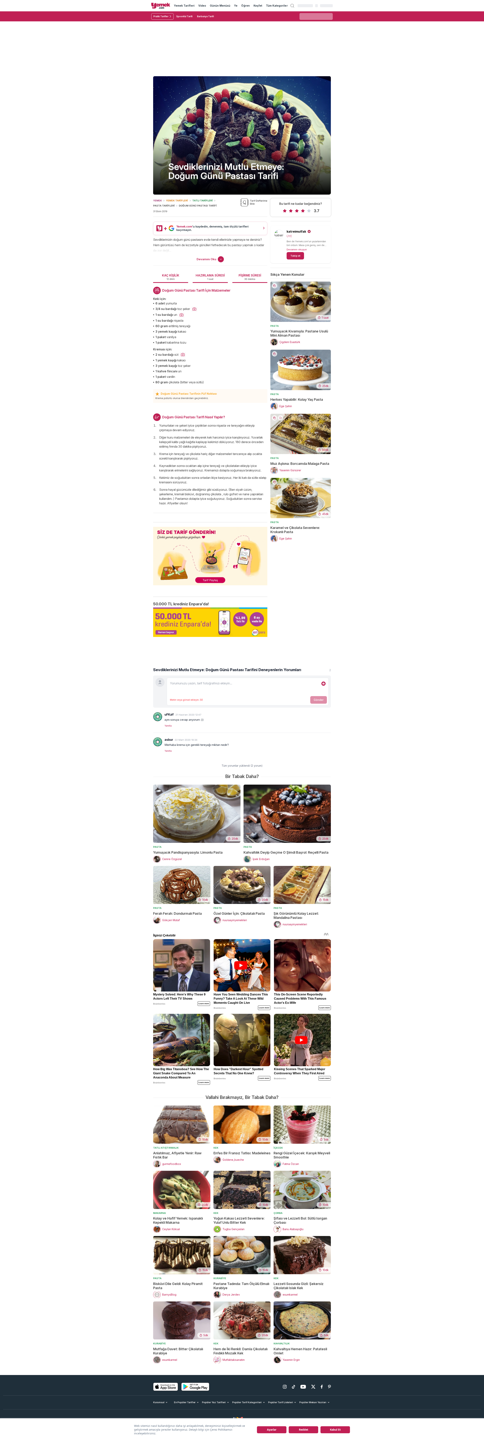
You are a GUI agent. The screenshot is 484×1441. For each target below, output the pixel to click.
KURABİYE (219, 1278)
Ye (235, 5)
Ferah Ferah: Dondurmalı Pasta (177, 913)
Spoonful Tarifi (184, 16)
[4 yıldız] (303, 211)
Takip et (295, 255)
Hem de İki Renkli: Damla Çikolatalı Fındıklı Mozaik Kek (240, 1351)
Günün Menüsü (220, 5)
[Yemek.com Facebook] (322, 1387)
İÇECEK (278, 1147)
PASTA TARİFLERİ (164, 205)
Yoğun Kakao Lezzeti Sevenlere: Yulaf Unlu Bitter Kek (239, 1220)
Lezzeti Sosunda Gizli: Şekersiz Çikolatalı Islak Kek (298, 1286)
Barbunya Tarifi (205, 16)
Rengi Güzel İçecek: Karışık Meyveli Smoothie (302, 1155)
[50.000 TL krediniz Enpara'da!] (210, 622)
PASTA (274, 325)
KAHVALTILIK (282, 1343)
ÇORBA (278, 1212)
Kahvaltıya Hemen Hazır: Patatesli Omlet (300, 1351)
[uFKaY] (157, 716)
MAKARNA (159, 1212)
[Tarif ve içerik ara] (292, 5)
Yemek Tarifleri (184, 5)
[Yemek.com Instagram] (285, 1387)
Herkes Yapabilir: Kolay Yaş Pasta (296, 399)
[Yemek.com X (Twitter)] (313, 1387)
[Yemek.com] (160, 6)
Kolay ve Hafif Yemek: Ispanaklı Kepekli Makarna (178, 1220)
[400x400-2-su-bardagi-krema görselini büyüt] (183, 354)
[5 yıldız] (309, 211)
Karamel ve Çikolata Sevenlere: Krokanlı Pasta (295, 530)
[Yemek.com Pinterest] (329, 1387)
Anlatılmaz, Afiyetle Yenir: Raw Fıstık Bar (177, 1155)
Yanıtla (168, 725)
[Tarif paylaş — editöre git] (210, 553)
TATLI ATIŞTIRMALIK (166, 1147)
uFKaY (169, 714)
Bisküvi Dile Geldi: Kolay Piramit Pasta (178, 1286)
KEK (215, 1147)
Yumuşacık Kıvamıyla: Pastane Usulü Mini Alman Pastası (299, 333)
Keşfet (258, 5)
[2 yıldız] (290, 211)
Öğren (245, 5)
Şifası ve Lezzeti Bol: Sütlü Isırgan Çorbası (300, 1220)
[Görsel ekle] (323, 683)
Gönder (318, 699)
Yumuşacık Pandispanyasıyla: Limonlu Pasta (188, 852)
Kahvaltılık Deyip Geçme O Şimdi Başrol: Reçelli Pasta (286, 852)
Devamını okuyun (297, 249)
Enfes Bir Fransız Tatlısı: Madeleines (242, 1153)
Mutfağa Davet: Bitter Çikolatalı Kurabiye (178, 1351)
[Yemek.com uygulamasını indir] (165, 1387)
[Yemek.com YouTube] (303, 1387)
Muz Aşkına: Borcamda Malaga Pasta (299, 464)
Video (202, 5)
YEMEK (157, 200)
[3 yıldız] (296, 211)
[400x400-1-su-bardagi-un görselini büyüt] (181, 315)
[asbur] (157, 741)
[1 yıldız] (284, 211)
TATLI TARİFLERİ (202, 200)
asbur (168, 739)
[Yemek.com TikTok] (293, 1387)
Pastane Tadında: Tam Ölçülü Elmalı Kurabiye (241, 1286)
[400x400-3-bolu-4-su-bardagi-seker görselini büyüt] (194, 309)
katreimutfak (296, 231)
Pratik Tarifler (160, 16)
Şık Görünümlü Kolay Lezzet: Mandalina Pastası (296, 915)
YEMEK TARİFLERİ (177, 200)
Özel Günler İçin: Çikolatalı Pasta (239, 913)
